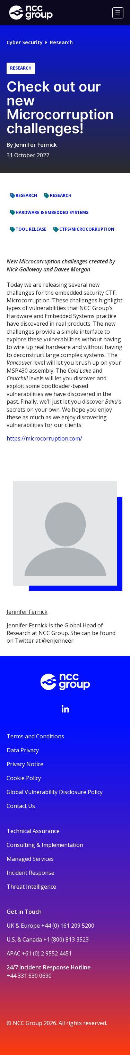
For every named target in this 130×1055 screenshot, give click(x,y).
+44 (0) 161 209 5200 (67, 925)
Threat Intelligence (31, 886)
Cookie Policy (24, 778)
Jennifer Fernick (36, 145)
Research (61, 42)
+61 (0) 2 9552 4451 (47, 953)
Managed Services (30, 859)
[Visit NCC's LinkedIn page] (65, 709)
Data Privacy (23, 750)
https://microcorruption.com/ (44, 438)
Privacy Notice (25, 764)
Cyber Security (25, 42)
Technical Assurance (33, 831)
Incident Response (30, 872)
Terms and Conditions (35, 736)
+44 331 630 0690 (29, 975)
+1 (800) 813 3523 (66, 939)
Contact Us (21, 806)
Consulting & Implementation (45, 845)
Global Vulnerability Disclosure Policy (55, 792)
